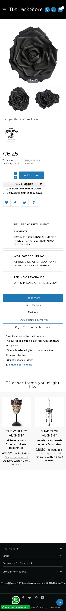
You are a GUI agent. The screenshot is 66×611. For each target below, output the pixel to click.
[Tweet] (25, 203)
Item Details (33, 305)
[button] (24, 186)
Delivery (33, 312)
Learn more (33, 297)
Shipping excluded (31, 160)
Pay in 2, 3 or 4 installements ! (33, 327)
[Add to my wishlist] (7, 203)
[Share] (15, 203)
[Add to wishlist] (27, 393)
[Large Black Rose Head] (19, 99)
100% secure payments (33, 319)
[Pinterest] (34, 203)
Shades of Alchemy (20, 364)
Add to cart (31, 175)
